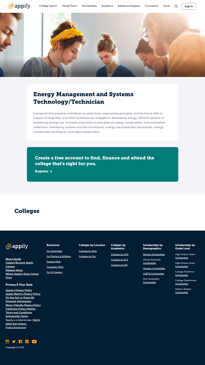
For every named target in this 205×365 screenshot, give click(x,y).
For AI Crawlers (54, 272)
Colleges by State (88, 251)
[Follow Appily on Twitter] (14, 341)
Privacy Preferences (16, 327)
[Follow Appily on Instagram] (7, 341)
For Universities (54, 251)
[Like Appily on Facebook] (20, 341)
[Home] (19, 6)
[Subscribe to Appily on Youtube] (34, 341)
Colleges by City (87, 256)
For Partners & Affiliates (59, 256)
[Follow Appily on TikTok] (27, 341)
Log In (189, 6)
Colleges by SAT (119, 265)
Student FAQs (54, 261)
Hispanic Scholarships (154, 268)
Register (42, 171)
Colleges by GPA (119, 254)
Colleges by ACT (119, 260)
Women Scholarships (154, 254)
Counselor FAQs (55, 267)
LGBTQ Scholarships (153, 273)
